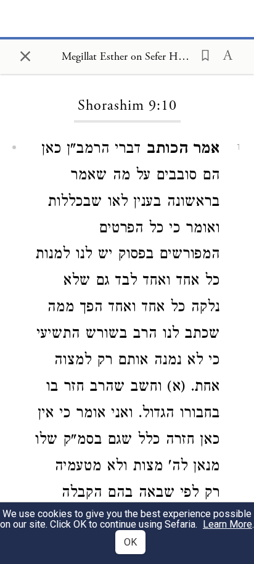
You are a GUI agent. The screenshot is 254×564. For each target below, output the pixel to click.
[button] (201, 54)
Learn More (227, 524)
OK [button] (130, 542)
